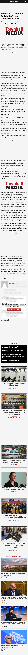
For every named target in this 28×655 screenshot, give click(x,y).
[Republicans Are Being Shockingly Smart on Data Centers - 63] (14, 565)
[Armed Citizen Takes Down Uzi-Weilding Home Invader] (14, 451)
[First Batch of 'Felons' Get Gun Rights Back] (14, 374)
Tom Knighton (14, 387)
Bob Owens (4, 21)
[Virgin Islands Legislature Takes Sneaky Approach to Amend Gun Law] (14, 401)
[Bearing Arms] (14, 1)
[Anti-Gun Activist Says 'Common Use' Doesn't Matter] (14, 506)
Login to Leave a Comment (14, 309)
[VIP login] (25, 1)
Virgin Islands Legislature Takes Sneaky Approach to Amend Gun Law (14, 412)
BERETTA (5, 292)
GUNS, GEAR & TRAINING (11, 290)
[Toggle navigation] (1, 1)
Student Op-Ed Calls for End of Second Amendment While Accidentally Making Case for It (14, 356)
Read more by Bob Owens (21, 286)
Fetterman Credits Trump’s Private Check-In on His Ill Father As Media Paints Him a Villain (14, 598)
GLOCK (19, 292)
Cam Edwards (14, 416)
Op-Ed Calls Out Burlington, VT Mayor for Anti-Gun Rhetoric (14, 545)
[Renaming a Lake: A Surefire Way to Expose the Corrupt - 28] (14, 637)
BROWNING (11, 292)
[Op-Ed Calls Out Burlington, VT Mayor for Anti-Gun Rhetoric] (14, 534)
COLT (16, 292)
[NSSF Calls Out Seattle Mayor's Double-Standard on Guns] (14, 479)
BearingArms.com (14, 283)
